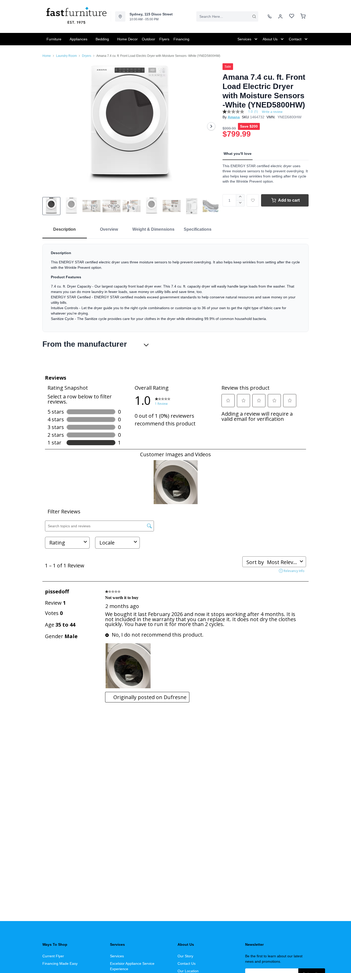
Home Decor (127, 39)
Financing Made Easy (60, 963)
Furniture (54, 39)
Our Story (185, 956)
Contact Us (187, 963)
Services (117, 956)
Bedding (102, 39)
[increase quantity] (240, 197)
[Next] (211, 126)
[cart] (303, 16)
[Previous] (49, 126)
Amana (234, 117)
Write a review (272, 111)
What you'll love (238, 153)
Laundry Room (66, 56)
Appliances (78, 39)
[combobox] (227, 16)
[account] (280, 16)
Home (46, 56)
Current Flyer (53, 956)
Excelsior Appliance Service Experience (132, 966)
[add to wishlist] (253, 200)
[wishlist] (291, 16)
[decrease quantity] (240, 203)
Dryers (86, 56)
